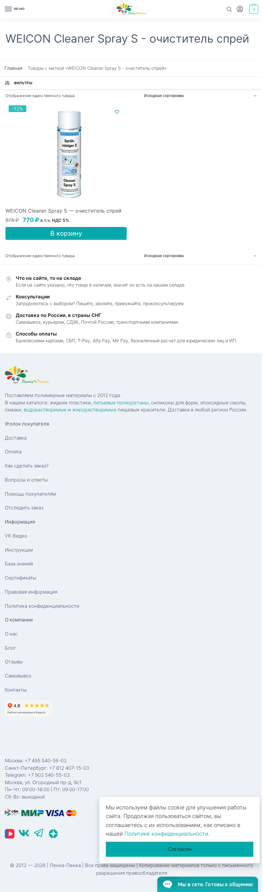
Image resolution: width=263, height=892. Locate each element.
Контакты (16, 690)
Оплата (13, 452)
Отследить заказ (24, 508)
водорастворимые (45, 410)
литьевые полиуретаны (120, 403)
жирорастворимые (94, 410)
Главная (13, 68)
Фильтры (23, 83)
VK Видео (16, 536)
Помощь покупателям (30, 494)
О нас (11, 634)
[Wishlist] (117, 112)
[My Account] (240, 9)
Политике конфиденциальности (166, 834)
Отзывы (14, 662)
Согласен (179, 849)
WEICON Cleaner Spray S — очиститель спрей (63, 210)
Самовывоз (18, 676)
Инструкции (19, 550)
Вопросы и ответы (26, 480)
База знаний (19, 564)
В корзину (66, 233)
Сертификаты (20, 578)
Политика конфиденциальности (42, 606)
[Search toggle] (229, 9)
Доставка (16, 438)
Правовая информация (31, 592)
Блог (10, 648)
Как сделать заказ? (26, 466)
